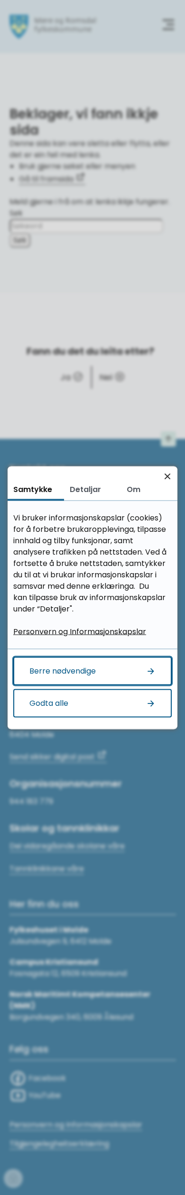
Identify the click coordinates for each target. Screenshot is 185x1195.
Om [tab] (133, 488)
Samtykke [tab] (32, 488)
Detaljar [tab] (85, 488)
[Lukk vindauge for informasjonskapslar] (167, 476)
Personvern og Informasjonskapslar (79, 631)
